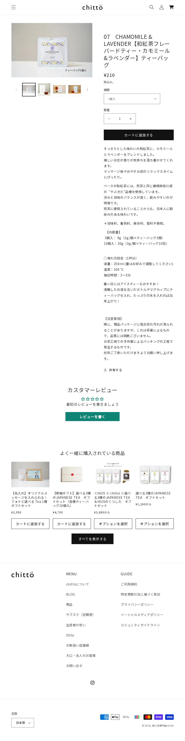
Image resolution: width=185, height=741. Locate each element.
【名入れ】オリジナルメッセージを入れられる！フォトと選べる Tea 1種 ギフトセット (30, 499)
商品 (69, 604)
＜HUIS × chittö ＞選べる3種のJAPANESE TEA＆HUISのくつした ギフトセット (113, 499)
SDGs (70, 635)
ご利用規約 (129, 584)
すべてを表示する (92, 538)
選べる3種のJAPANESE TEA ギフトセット (153, 495)
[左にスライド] (16, 90)
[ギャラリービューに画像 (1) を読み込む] (28, 89)
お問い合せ (74, 665)
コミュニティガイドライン (140, 625)
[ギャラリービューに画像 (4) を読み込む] (59, 89)
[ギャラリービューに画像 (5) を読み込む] (74, 89)
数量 (107, 110)
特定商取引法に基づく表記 (140, 594)
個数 (107, 90)
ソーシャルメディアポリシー (142, 614)
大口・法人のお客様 (81, 655)
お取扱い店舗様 (77, 645)
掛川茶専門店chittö (163, 725)
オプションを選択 (113, 523)
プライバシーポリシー (137, 604)
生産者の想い (76, 625)
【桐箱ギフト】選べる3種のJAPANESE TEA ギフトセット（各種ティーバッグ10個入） (72, 499)
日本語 (20, 722)
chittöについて (77, 584)
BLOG (70, 594)
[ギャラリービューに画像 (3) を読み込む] (44, 89)
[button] (13, 7)
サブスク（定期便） (81, 614)
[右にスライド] (87, 90)
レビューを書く (92, 416)
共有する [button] (115, 370)
